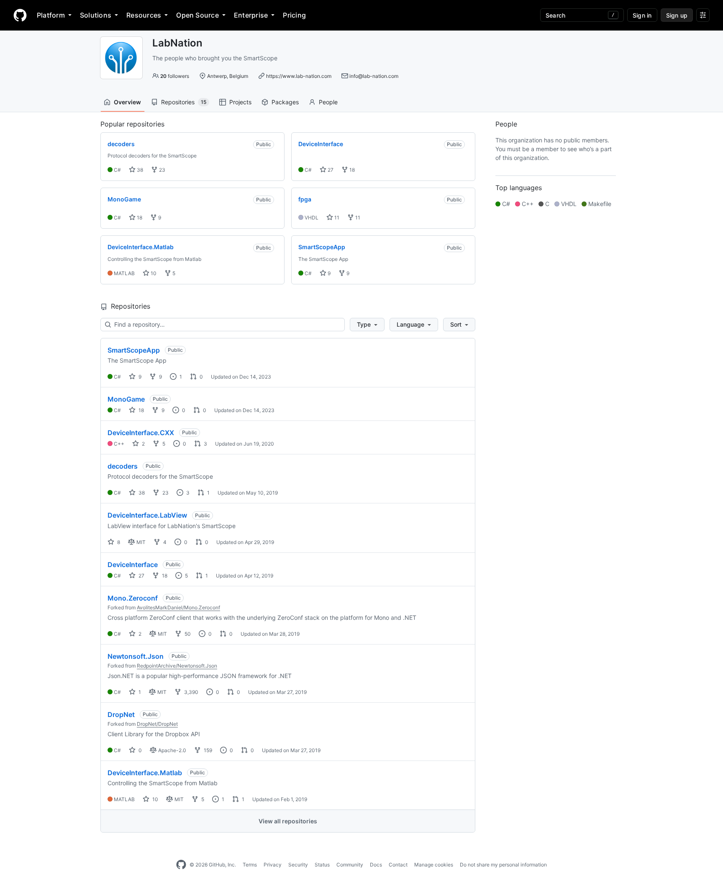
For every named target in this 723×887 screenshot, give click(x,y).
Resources (143, 15)
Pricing (294, 15)
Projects (240, 102)
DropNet (121, 714)
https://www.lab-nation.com (298, 76)
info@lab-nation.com (373, 76)
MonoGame (126, 399)
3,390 (190, 692)
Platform (51, 15)
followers (174, 76)
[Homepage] (20, 15)
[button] (367, 324)
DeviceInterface (133, 564)
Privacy (273, 864)
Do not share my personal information (503, 864)
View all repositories (288, 821)
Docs (376, 864)
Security (298, 864)
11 (336, 217)
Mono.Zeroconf (133, 598)
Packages (285, 102)
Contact (398, 864)
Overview (127, 102)
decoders (123, 466)
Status (322, 864)
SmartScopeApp (134, 350)
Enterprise (251, 15)
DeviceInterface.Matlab (145, 772)
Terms (250, 864)
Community (349, 864)
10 (152, 273)
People (328, 102)
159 (207, 750)
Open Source (197, 15)
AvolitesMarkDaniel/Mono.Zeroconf (178, 607)
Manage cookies (433, 864)
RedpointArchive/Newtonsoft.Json (177, 666)
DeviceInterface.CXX (141, 432)
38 (139, 170)
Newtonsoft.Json (136, 656)
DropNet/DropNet (157, 724)
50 (187, 634)
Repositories (183, 102)
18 (351, 170)
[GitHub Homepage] (181, 864)
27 (329, 170)
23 (161, 170)
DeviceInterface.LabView (147, 515)
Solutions (95, 15)
